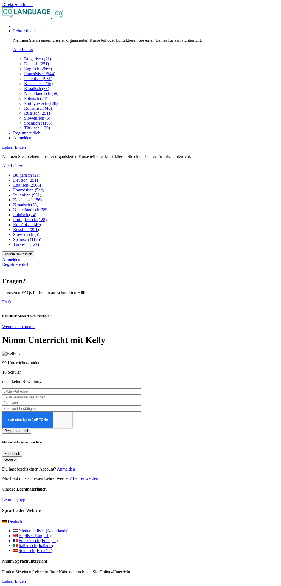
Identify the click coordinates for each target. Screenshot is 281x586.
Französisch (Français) (38, 540)
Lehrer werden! (86, 478)
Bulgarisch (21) (37, 59)
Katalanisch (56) (38, 83)
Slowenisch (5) (37, 118)
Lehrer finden (14, 581)
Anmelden (22, 138)
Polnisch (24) (35, 98)
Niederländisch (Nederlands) (43, 530)
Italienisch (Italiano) (36, 545)
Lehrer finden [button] (25, 31)
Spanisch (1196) (38, 123)
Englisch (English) (35, 535)
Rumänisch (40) (38, 108)
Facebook (12, 454)
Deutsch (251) (36, 63)
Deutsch (14, 521)
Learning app (13, 499)
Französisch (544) (39, 73)
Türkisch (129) (37, 128)
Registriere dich (26, 133)
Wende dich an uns (18, 326)
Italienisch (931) (38, 78)
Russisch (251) (37, 113)
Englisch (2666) (38, 68)
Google (10, 459)
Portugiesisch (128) (41, 103)
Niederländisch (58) (41, 93)
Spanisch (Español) (35, 550)
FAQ (6, 302)
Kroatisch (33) (36, 88)
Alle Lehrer (23, 49)
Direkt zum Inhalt (17, 4)
